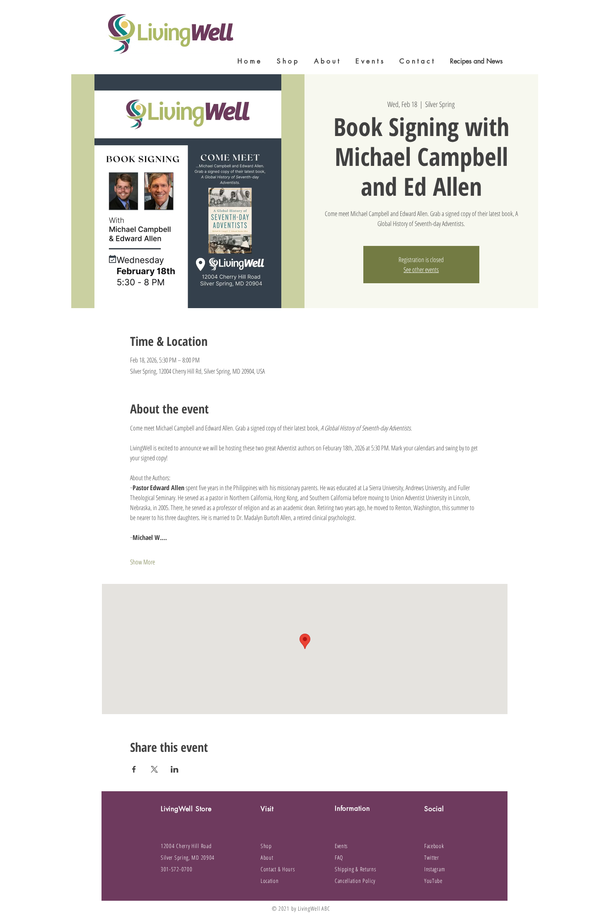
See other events (421, 269)
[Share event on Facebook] (134, 769)
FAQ (339, 857)
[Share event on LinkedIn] (175, 769)
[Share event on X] (154, 769)
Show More (142, 561)
